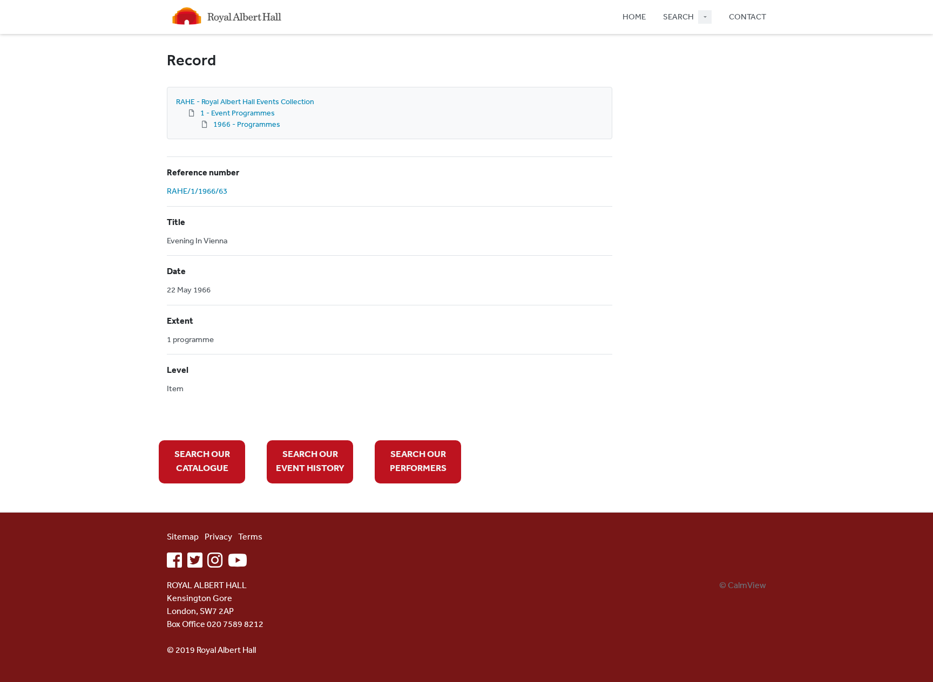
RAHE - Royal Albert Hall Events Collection (245, 101)
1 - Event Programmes (237, 113)
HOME (634, 16)
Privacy (218, 536)
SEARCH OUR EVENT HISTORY (310, 460)
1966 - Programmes (246, 124)
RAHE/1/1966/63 (197, 191)
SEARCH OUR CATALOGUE (202, 460)
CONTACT (747, 16)
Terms (250, 536)
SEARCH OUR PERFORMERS (418, 460)
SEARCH (678, 16)
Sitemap (183, 536)
